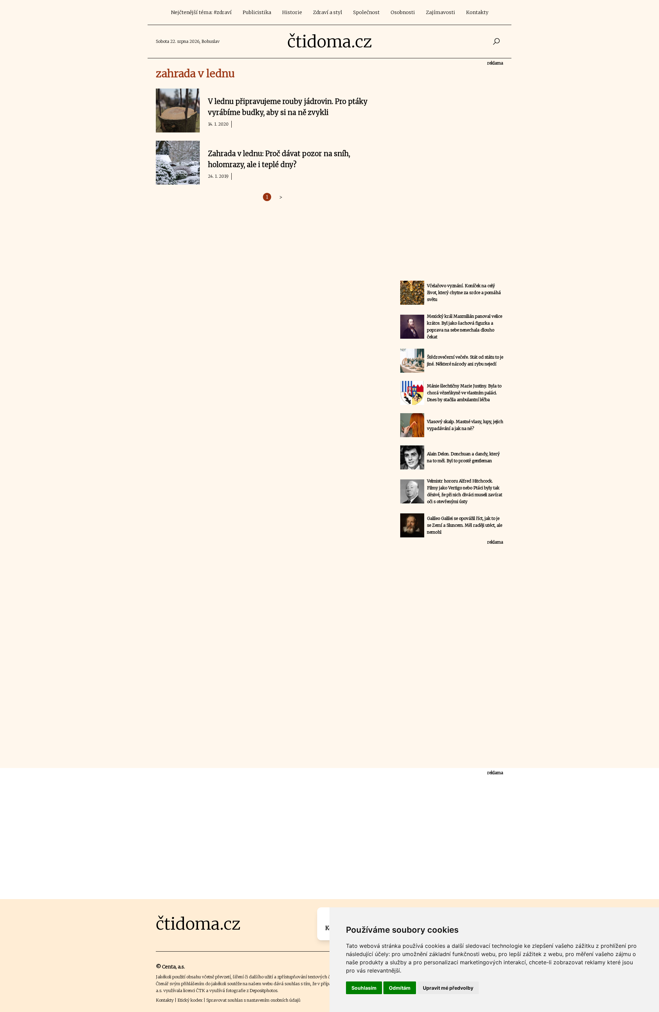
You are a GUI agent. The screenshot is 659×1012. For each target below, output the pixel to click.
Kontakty (477, 12)
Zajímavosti (440, 12)
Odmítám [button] (400, 988)
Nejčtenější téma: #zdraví (201, 12)
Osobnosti (403, 12)
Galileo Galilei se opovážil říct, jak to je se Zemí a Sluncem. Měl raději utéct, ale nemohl (464, 525)
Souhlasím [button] (364, 988)
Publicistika (257, 12)
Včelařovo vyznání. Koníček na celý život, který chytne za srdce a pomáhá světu (464, 292)
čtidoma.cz (329, 41)
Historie (292, 12)
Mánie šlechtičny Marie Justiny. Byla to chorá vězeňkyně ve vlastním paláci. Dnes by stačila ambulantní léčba (464, 392)
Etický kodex (190, 1000)
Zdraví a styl (327, 12)
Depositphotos (263, 990)
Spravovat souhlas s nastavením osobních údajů (253, 1000)
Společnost (366, 12)
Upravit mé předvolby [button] (448, 988)
